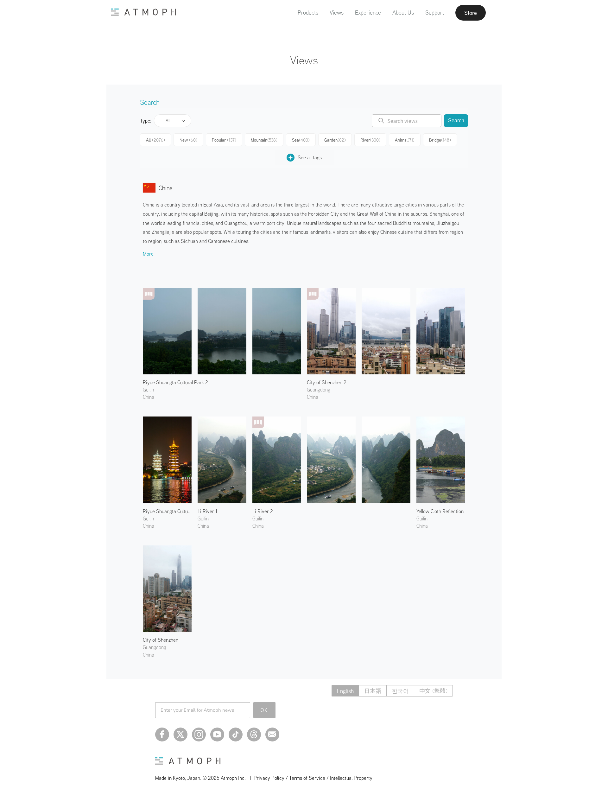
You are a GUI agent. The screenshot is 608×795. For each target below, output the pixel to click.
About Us (403, 12)
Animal (405, 140)
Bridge (440, 140)
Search (456, 120)
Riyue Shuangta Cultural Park (167, 511)
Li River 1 (207, 511)
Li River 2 (262, 511)
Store (470, 12)
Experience (368, 12)
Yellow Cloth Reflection (440, 511)
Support (434, 12)
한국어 (400, 691)
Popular (224, 140)
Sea (301, 140)
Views (337, 12)
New (188, 140)
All (168, 121)
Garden (335, 140)
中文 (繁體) (433, 691)
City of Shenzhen (160, 640)
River (370, 140)
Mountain (264, 140)
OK (264, 710)
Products (308, 12)
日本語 (372, 691)
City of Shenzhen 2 (326, 382)
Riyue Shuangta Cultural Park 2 (175, 382)
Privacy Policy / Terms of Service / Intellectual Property (313, 778)
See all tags (310, 157)
